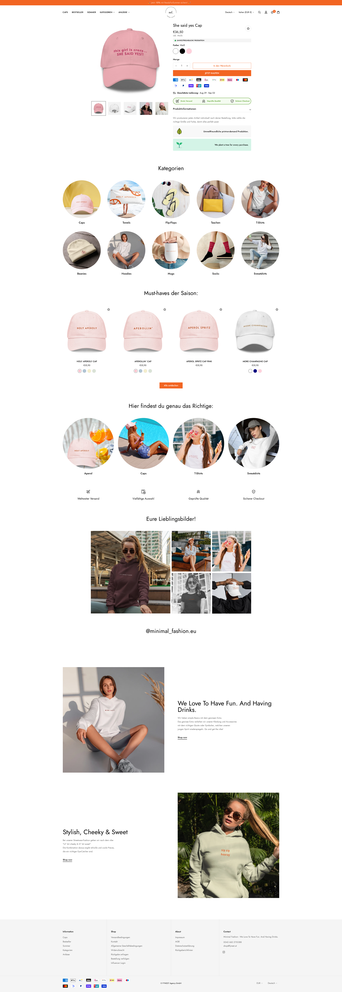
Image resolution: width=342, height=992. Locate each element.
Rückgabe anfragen (119, 954)
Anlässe (122, 12)
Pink (189, 51)
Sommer (91, 12)
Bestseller (77, 12)
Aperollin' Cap (143, 361)
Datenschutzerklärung (184, 945)
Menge (176, 59)
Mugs (171, 274)
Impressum (180, 937)
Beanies (81, 274)
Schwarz (182, 51)
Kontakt (114, 941)
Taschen (215, 223)
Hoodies (126, 274)
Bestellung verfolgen (120, 958)
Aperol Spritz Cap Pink (199, 361)
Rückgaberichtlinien (184, 950)
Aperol (88, 473)
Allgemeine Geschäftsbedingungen (126, 945)
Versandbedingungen (120, 937)
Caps (65, 12)
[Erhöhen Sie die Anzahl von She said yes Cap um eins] (187, 66)
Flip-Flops (171, 223)
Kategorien (106, 12)
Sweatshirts (260, 274)
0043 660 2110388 (233, 942)
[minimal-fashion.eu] (171, 12)
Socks (215, 274)
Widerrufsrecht (117, 950)
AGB (177, 941)
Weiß (175, 51)
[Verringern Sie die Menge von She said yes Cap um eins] (176, 66)
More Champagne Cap (255, 361)
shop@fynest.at (230, 945)
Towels (126, 223)
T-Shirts (260, 223)
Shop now (182, 737)
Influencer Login (118, 962)
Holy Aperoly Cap (87, 361)
